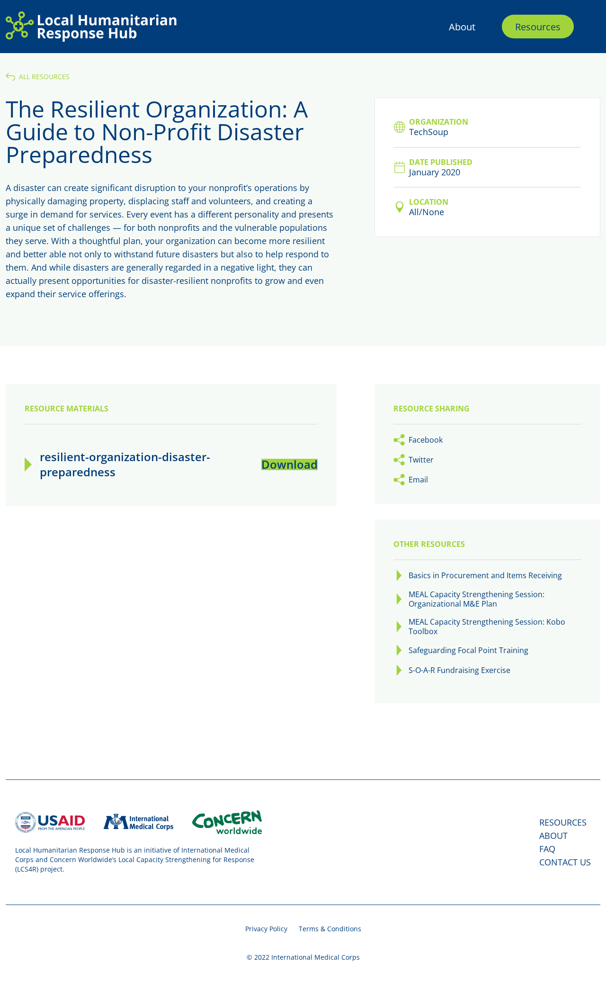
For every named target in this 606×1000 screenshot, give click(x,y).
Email (418, 479)
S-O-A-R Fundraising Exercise (459, 670)
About (462, 26)
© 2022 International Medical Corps (303, 957)
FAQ (547, 849)
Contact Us (565, 862)
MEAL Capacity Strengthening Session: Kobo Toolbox (487, 626)
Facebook (426, 440)
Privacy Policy (266, 928)
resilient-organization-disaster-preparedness (125, 464)
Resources (538, 26)
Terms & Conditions (330, 928)
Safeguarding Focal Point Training (468, 650)
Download (289, 464)
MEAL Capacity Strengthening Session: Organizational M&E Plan (476, 599)
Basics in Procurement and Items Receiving (485, 575)
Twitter (421, 459)
